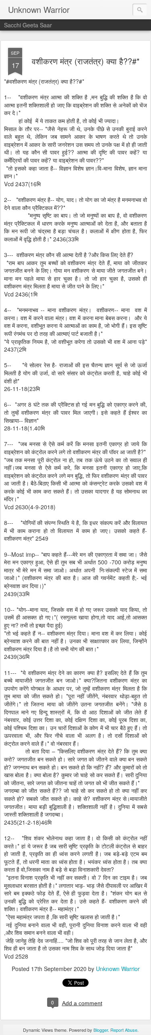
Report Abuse (123, 1030)
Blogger (100, 1030)
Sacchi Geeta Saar (28, 25)
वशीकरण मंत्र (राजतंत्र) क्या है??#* (86, 61)
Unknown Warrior (118, 969)
